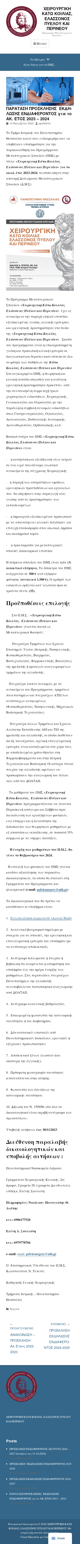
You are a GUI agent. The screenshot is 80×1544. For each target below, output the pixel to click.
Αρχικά (14, 1309)
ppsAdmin (45, 123)
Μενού (42, 43)
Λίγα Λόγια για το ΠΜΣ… (40, 65)
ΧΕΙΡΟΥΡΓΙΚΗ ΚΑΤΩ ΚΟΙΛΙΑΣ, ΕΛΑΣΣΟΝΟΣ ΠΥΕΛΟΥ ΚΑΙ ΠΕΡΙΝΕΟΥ (57, 18)
